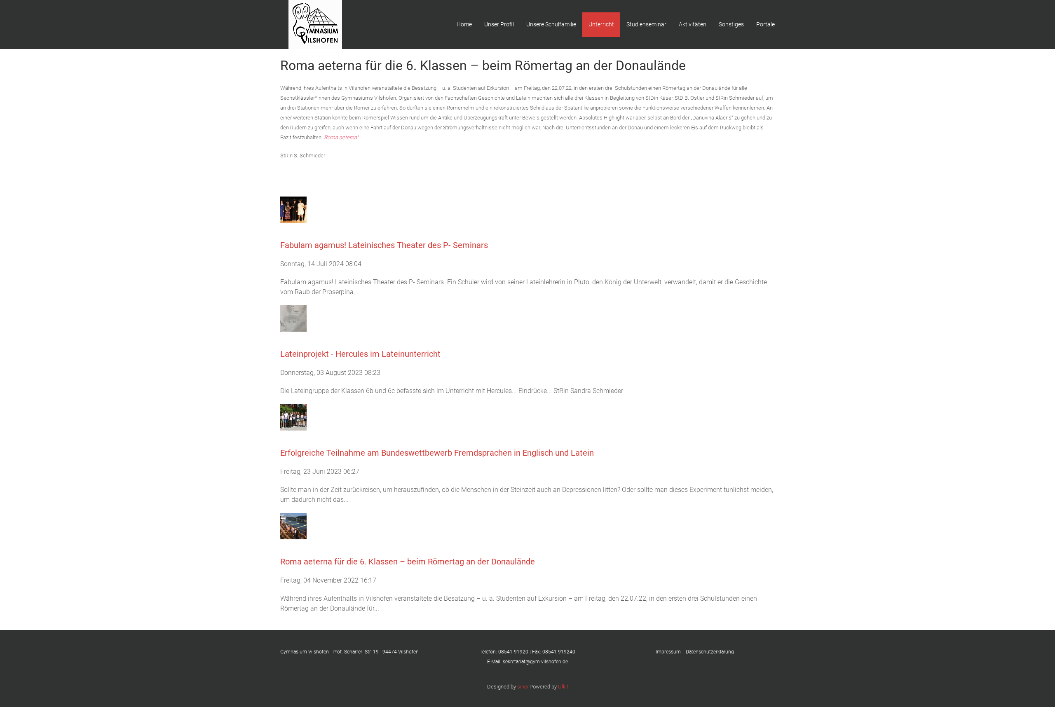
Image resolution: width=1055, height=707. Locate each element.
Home (464, 24)
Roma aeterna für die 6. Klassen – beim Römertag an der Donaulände (407, 562)
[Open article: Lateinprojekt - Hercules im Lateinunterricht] (293, 318)
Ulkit (563, 687)
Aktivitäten (692, 24)
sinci (522, 687)
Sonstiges (731, 24)
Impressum (671, 652)
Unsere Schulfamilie (551, 24)
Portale (765, 24)
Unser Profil (499, 24)
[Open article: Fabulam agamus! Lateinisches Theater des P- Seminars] (293, 209)
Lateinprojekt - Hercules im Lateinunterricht (360, 354)
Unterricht (601, 24)
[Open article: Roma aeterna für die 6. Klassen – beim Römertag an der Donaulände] (293, 525)
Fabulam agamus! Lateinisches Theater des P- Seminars (384, 245)
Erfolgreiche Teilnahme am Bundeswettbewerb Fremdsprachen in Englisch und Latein (437, 453)
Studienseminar (646, 24)
